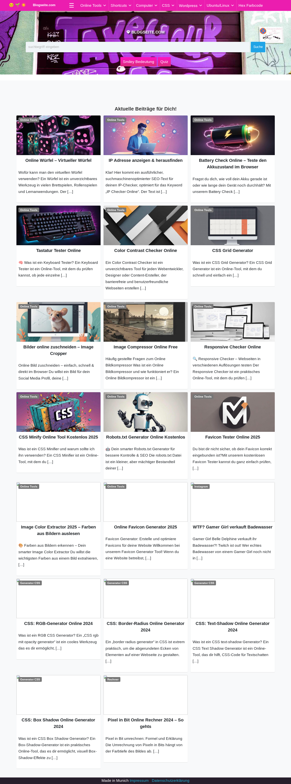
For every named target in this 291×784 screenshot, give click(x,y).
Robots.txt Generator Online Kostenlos (145, 437)
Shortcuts (119, 5)
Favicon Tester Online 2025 (232, 437)
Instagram (201, 486)
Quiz (164, 62)
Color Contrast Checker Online (145, 250)
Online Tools (91, 5)
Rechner (113, 679)
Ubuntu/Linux (218, 5)
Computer (144, 5)
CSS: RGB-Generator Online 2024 (58, 623)
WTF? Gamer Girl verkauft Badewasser (233, 527)
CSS (166, 5)
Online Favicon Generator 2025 (145, 527)
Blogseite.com (43, 5)
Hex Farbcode (251, 5)
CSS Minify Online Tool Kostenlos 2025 (58, 437)
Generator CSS (30, 583)
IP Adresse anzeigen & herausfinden (146, 160)
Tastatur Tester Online (58, 250)
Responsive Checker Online (232, 346)
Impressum (139, 780)
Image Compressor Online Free (146, 346)
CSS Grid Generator (232, 250)
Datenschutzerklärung (170, 780)
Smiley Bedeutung (138, 62)
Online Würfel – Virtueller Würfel (58, 160)
